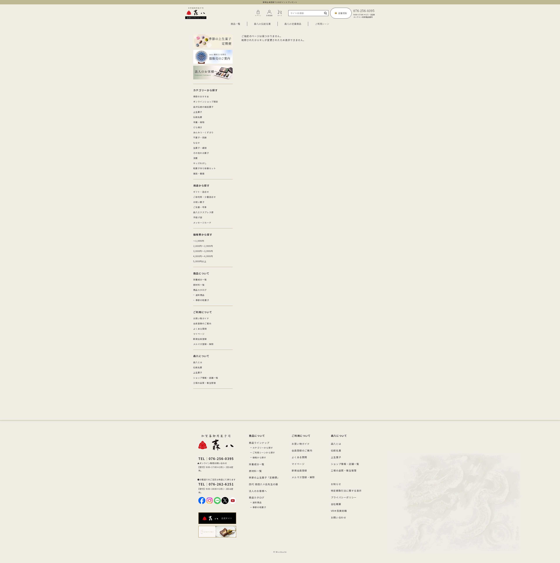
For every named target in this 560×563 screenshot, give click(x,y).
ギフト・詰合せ (201, 191)
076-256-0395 (364, 13)
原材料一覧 (199, 284)
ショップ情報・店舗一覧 (205, 377)
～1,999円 (198, 240)
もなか (196, 142)
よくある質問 (200, 328)
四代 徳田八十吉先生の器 (263, 484)
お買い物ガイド (201, 318)
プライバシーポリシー (344, 497)
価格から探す (259, 457)
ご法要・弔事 (200, 207)
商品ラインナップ (259, 442)
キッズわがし (200, 163)
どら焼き (197, 127)
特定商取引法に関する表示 (346, 490)
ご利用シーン (322, 24)
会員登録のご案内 (202, 323)
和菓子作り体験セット (204, 168)
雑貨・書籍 (199, 173)
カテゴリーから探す (263, 447)
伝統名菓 (197, 117)
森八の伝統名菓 (262, 24)
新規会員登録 (200, 338)
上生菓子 (197, 111)
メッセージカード (202, 222)
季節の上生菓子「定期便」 (264, 477)
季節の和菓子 (202, 300)
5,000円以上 (199, 261)
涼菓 (195, 158)
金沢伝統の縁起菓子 (203, 106)
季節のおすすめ (201, 96)
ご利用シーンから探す (264, 452)
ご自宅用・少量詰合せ (204, 196)
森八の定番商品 (292, 24)
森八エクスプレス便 (203, 212)
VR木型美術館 (339, 510)
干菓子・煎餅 (200, 137)
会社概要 (336, 504)
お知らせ (336, 484)
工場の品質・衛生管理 (204, 382)
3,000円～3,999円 (203, 251)
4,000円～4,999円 (203, 256)
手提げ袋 (197, 217)
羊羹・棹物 (199, 122)
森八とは (197, 362)
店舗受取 (342, 13)
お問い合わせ (338, 517)
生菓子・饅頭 (200, 147)
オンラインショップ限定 (205, 101)
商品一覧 (235, 24)
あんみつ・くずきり (203, 132)
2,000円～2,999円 (203, 245)
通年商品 (200, 295)
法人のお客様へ (258, 491)
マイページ (199, 333)
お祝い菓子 (199, 202)
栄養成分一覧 (200, 279)
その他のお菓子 (201, 153)
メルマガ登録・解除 (203, 344)
